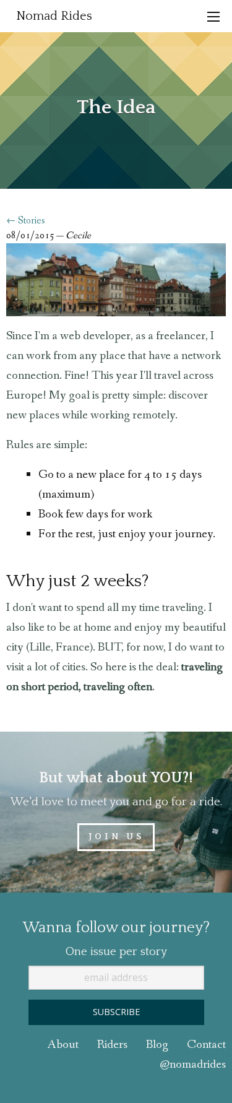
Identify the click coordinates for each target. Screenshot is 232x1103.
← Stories (25, 220)
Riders (112, 1045)
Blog (157, 1045)
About (63, 1045)
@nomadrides (193, 1065)
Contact (206, 1045)
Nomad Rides (54, 16)
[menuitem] (54, 16)
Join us (116, 837)
